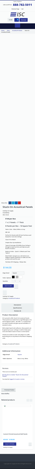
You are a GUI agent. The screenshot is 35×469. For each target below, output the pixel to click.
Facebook (10, 202)
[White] (20, 277)
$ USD (10, 20)
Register (19, 1)
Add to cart (8, 286)
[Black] (13, 277)
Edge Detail (6, 273)
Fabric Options (7, 278)
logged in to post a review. (17, 379)
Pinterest (19, 202)
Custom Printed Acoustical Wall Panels (15, 434)
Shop (8, 30)
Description (17, 305)
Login (14, 1)
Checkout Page (15, 9)
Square (20, 354)
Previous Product (9, 390)
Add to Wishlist (16, 286)
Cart (22, 9)
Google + (16, 202)
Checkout (23, 20)
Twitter (13, 202)
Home (2, 30)
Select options (9, 444)
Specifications (17, 308)
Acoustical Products (17, 30)
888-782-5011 (22, 5)
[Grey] (17, 277)
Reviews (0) (17, 311)
